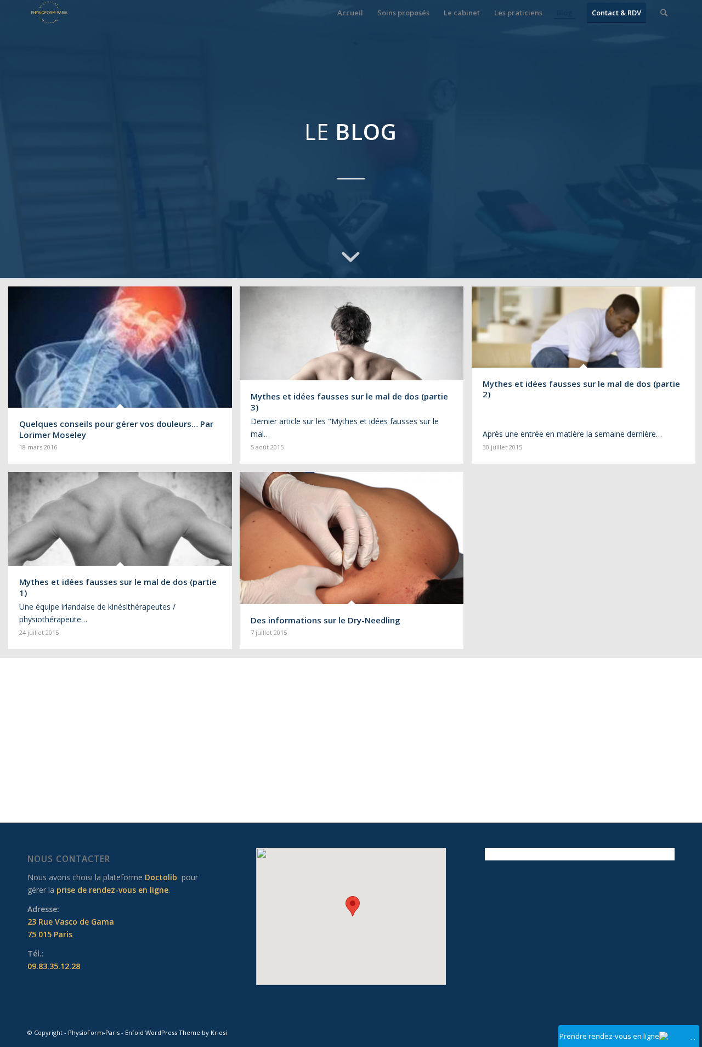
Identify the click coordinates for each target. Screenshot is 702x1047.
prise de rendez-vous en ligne (112, 890)
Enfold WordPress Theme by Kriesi (176, 1032)
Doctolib (161, 877)
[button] (353, 906)
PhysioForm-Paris (94, 1032)
